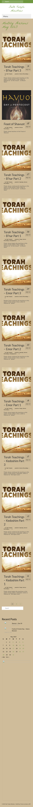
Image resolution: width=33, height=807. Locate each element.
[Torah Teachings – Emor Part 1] (16, 382)
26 (20, 651)
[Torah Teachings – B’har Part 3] (16, 47)
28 (3, 655)
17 (13, 648)
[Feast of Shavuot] (16, 105)
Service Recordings (23, 73)
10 (13, 645)
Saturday (21, 182)
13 (23, 645)
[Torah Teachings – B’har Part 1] (16, 213)
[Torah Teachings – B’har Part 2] (16, 156)
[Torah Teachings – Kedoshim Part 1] (16, 557)
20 (23, 648)
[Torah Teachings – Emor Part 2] (16, 326)
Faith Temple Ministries (16, 9)
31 (13, 655)
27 (23, 651)
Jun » (7, 657)
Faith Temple (9, 73)
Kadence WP (28, 804)
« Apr (3, 657)
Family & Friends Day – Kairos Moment (21, 630)
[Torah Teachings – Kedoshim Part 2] (16, 498)
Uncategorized (12, 240)
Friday (20, 239)
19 (20, 648)
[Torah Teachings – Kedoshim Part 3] (16, 438)
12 (20, 645)
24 (13, 651)
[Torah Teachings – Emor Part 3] (16, 270)
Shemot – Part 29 (17, 623)
